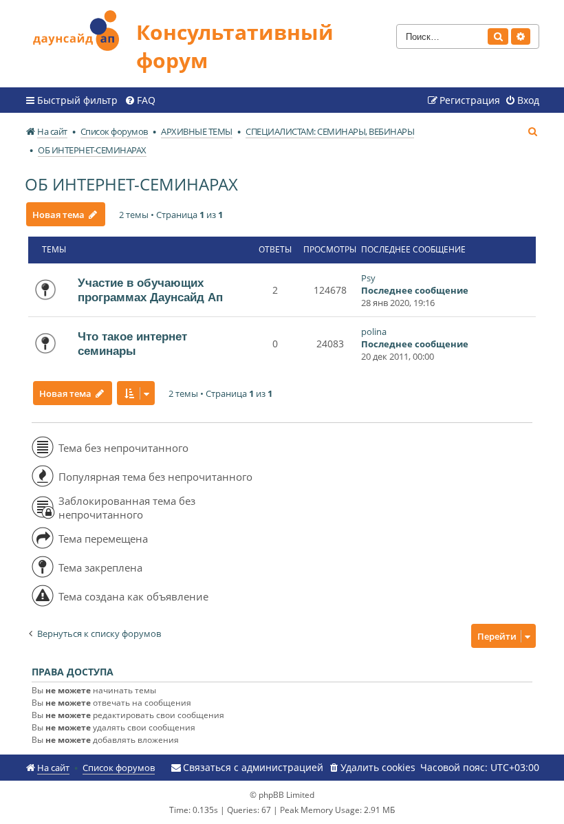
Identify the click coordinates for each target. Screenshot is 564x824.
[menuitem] (139, 100)
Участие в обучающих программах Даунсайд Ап (150, 290)
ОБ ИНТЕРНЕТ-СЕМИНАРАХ (131, 184)
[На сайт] (80, 28)
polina (374, 331)
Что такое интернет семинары (132, 343)
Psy (368, 278)
